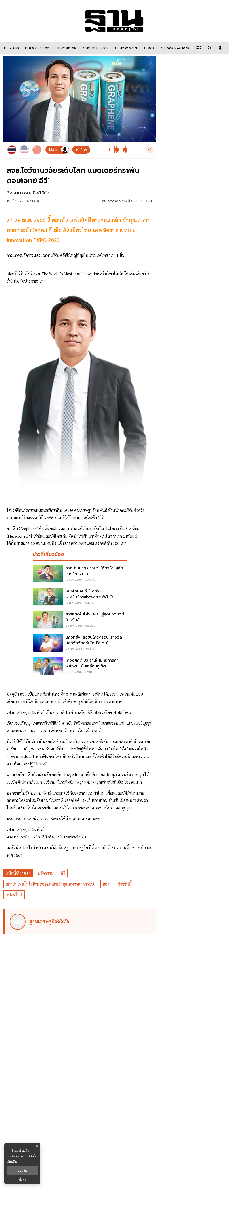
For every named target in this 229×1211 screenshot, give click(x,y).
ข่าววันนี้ (124, 884)
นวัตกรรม (45, 873)
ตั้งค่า (22, 1179)
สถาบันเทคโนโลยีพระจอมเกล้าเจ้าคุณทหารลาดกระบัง (51, 884)
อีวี (63, 873)
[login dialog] (220, 47)
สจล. (106, 884)
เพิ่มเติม (12, 1161)
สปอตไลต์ (14, 894)
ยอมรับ (22, 1170)
